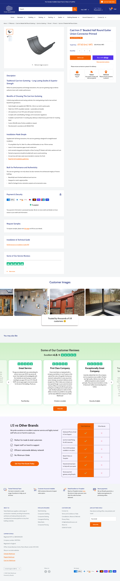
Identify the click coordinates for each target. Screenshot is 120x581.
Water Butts (41, 522)
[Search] (74, 9)
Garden (60, 17)
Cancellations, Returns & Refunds (71, 516)
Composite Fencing (43, 525)
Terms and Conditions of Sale (70, 514)
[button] (8, 382)
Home (12, 17)
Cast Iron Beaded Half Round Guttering (25, 23)
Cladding (30, 17)
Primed (49, 23)
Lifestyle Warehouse (9, 554)
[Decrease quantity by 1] (80, 51)
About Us (64, 525)
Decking (41, 17)
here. (84, 491)
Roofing (50, 17)
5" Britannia (11, 23)
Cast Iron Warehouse (9, 560)
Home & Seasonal (87, 17)
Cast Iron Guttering (41, 23)
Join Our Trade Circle (109, 2)
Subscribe (95, 524)
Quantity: (72, 51)
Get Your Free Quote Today (24, 464)
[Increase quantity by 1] (90, 51)
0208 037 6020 (66, 527)
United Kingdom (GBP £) (11, 568)
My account (97, 10)
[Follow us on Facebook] (45, 571)
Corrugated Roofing (43, 519)
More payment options (103, 62)
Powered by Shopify (9, 575)
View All (60, 408)
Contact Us (101, 17)
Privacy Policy (65, 519)
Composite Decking (43, 516)
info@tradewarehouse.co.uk (69, 522)
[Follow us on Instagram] (49, 571)
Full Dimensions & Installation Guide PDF (18, 244)
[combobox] (45, 9)
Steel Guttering (42, 511)
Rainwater (20, 17)
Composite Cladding (43, 514)
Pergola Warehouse (9, 557)
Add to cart (80, 58)
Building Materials (72, 17)
